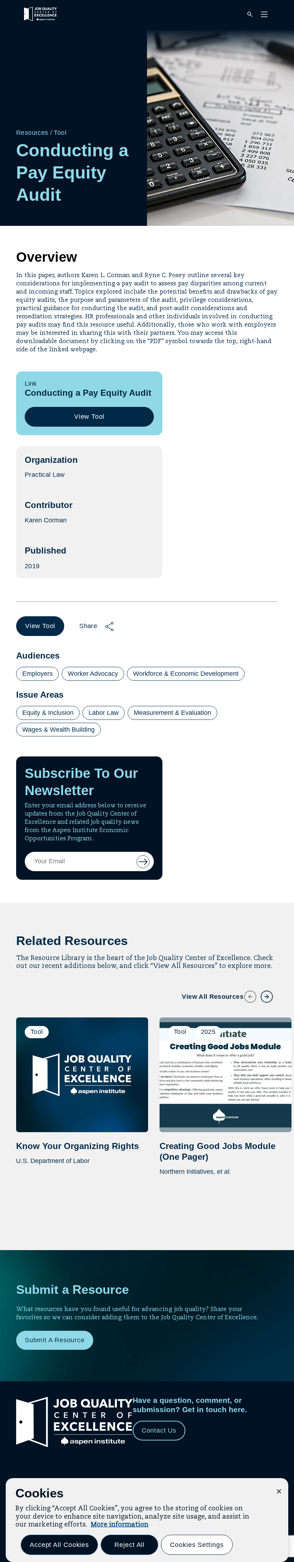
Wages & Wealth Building (58, 729)
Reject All (129, 1544)
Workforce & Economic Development (185, 673)
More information (119, 1524)
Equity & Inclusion (48, 712)
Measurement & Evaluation (172, 712)
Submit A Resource (55, 1340)
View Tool (92, 420)
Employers (37, 673)
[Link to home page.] (74, 1446)
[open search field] (250, 14)
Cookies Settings (196, 1544)
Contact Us (159, 1430)
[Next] (262, 992)
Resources (32, 132)
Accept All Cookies (59, 1544)
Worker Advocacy (93, 673)
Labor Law (104, 712)
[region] (147, 1520)
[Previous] (246, 992)
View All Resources (212, 996)
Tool (60, 132)
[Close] (279, 1491)
